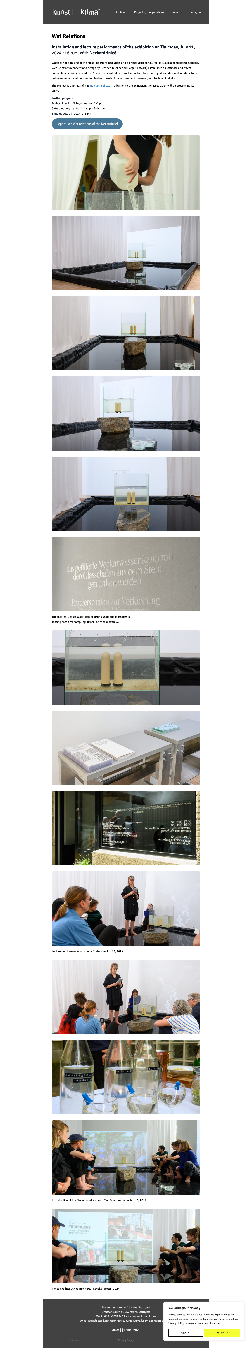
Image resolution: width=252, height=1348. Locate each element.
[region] (204, 1321)
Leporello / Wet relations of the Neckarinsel (87, 124)
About (177, 12)
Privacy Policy (126, 1340)
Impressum (75, 1340)
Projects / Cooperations (149, 12)
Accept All (222, 1332)
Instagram (195, 12)
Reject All (185, 1332)
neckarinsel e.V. (100, 85)
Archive (120, 12)
